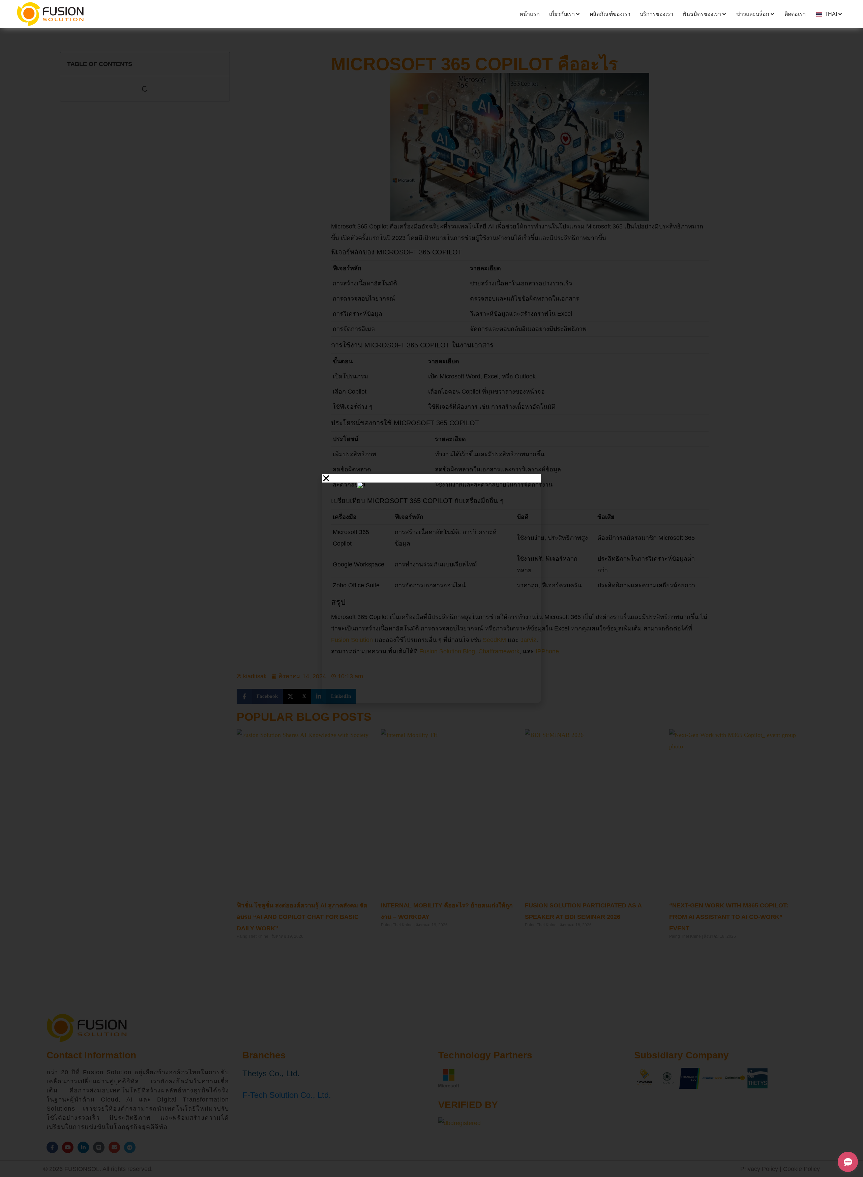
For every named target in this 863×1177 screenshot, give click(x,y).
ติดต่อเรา (795, 14)
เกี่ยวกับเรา (562, 14)
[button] (431, 478)
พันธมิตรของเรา (702, 14)
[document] (431, 588)
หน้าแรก (529, 14)
